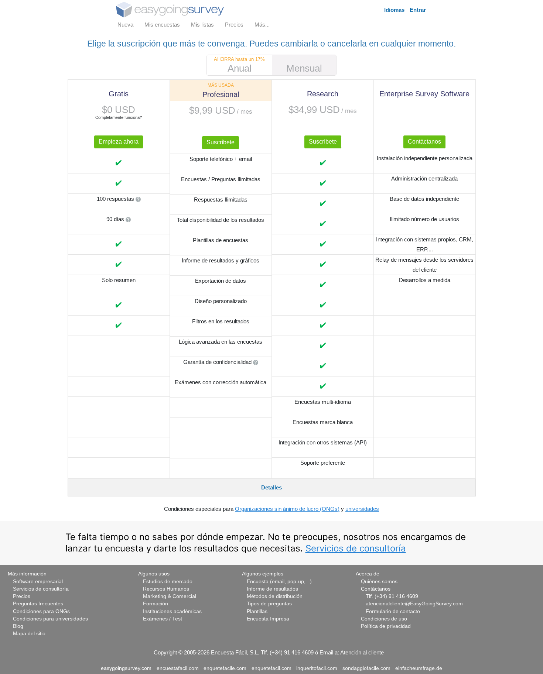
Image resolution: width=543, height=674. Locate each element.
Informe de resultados (272, 589)
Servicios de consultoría (355, 548)
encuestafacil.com (178, 668)
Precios (21, 596)
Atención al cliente (362, 652)
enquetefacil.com (271, 668)
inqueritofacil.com (316, 668)
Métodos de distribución (275, 596)
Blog (18, 626)
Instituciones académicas (172, 611)
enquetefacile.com (225, 668)
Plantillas (257, 611)
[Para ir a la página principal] (170, 9)
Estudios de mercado (167, 581)
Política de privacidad (386, 626)
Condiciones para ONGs (41, 611)
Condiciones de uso (384, 619)
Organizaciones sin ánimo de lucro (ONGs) (287, 509)
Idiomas (394, 10)
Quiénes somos (379, 581)
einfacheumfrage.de (418, 668)
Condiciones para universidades (50, 619)
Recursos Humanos (166, 589)
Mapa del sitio (29, 633)
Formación (155, 603)
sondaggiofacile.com (366, 668)
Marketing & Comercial (169, 596)
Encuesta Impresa (268, 619)
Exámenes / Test (162, 619)
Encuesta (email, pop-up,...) (279, 581)
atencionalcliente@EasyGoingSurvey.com (414, 603)
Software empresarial (38, 581)
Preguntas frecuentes (38, 603)
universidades (362, 509)
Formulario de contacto (393, 611)
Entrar (418, 10)
